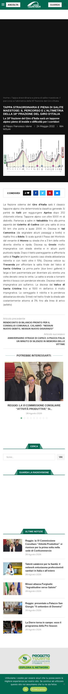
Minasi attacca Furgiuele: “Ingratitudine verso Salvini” (41, 586)
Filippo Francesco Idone (19, 126)
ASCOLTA (13, 4)
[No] (64, 684)
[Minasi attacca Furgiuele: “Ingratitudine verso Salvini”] (12, 588)
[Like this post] (28, 193)
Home (6, 97)
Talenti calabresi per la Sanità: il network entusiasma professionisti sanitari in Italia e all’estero (44, 567)
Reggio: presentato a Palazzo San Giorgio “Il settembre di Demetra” (44, 605)
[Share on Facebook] (35, 193)
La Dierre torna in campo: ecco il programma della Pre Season (43, 624)
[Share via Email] (57, 193)
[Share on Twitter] (43, 193)
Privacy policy (39, 689)
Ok (25, 689)
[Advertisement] (34, 60)
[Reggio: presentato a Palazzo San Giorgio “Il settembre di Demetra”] (12, 608)
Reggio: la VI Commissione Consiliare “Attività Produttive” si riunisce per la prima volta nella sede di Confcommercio (43, 545)
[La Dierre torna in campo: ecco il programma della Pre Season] (12, 627)
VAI (60, 457)
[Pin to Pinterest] (50, 193)
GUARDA (55, 4)
